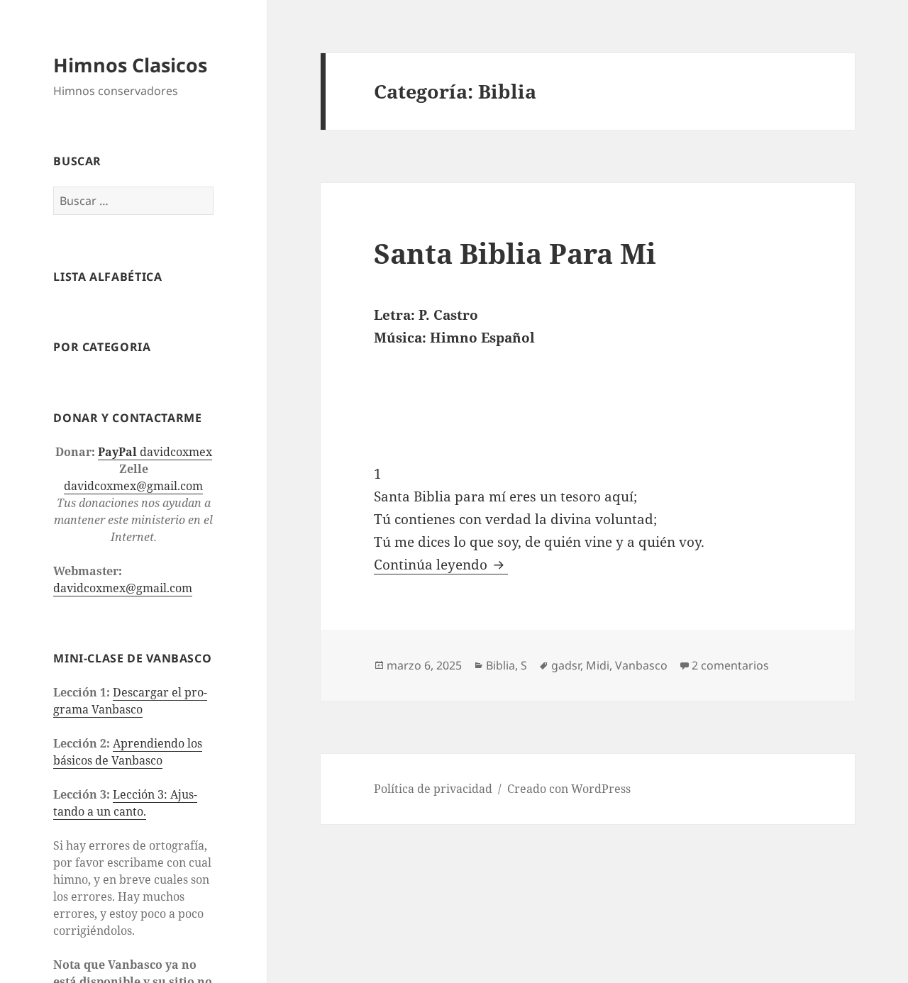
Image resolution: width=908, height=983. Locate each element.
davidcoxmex (155, 451)
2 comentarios (730, 665)
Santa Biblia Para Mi (515, 253)
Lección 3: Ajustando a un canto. (125, 803)
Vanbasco (641, 665)
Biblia (500, 665)
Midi (597, 665)
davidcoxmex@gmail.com (133, 485)
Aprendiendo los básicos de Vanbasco (127, 751)
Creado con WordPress (569, 788)
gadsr (565, 665)
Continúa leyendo (441, 564)
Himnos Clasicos (130, 64)
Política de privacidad (433, 788)
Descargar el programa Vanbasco (130, 700)
